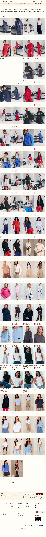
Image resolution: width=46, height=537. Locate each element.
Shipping (4, 508)
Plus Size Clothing (39, 11)
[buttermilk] (23, 368)
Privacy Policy (19, 506)
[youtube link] (40, 505)
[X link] (38, 507)
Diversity (11, 507)
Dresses (19, 11)
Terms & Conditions (20, 505)
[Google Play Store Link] (38, 518)
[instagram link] (35, 505)
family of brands (31, 497)
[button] (40, 1)
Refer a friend (27, 507)
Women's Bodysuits (3, 11)
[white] (13, 369)
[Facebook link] (38, 505)
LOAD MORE (22, 486)
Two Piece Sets (15, 11)
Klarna (3, 512)
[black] (14, 369)
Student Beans (4, 514)
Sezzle (3, 513)
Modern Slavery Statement (13, 508)
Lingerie (30, 11)
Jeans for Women (23, 11)
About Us (11, 505)
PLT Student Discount (12, 506)
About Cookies (19, 507)
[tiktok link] (35, 507)
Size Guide (4, 507)
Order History (27, 505)
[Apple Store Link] (38, 520)
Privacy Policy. (40, 498)
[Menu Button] (1, 1)
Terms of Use (19, 512)
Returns (3, 506)
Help (3, 505)
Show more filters (3, 16)
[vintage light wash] (2, 369)
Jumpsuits (27, 11)
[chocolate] (0, 369)
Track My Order (28, 506)
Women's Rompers (34, 11)
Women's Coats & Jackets (9, 11)
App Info (19, 508)
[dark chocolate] (25, 368)
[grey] (12, 369)
